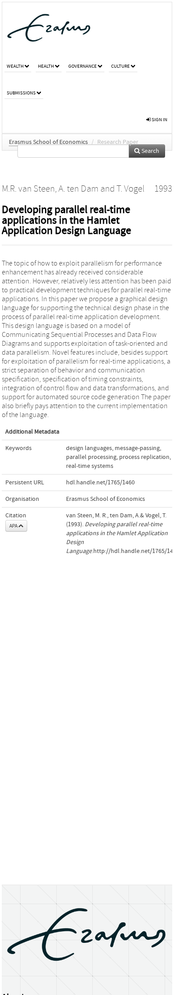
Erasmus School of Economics (48, 142)
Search (149, 151)
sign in (159, 120)
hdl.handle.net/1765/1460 (100, 482)
